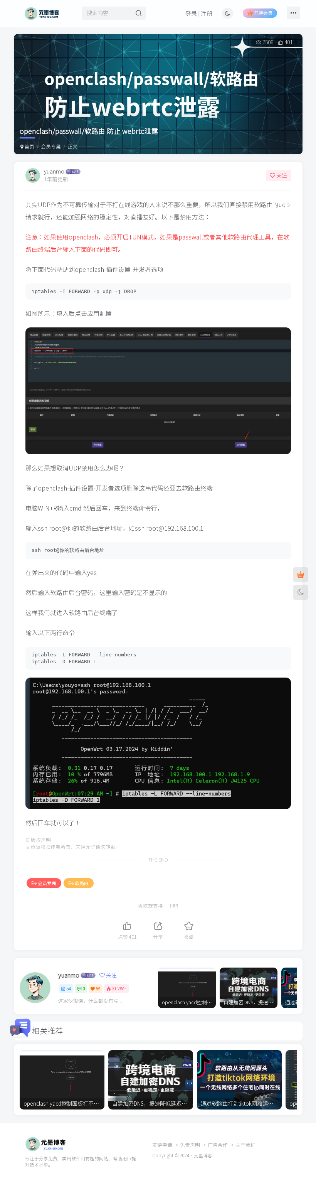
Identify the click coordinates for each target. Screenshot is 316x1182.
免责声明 (190, 1145)
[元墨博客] (45, 1143)
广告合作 (218, 1145)
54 (68, 988)
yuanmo (54, 171)
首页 (28, 146)
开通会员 (263, 12)
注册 (206, 14)
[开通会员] (300, 574)
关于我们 (245, 1145)
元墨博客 (203, 1155)
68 (98, 988)
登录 (191, 14)
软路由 (82, 883)
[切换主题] (300, 592)
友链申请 (162, 1145)
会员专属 (51, 146)
